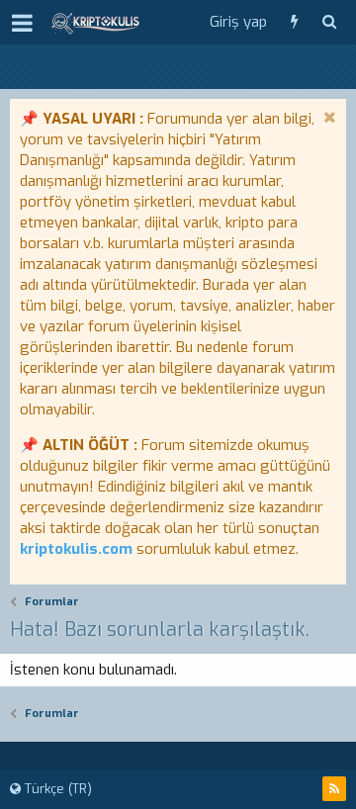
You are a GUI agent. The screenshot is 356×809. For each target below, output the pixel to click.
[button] (22, 23)
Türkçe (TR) (56, 788)
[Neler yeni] (294, 22)
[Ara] (329, 22)
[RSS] (334, 788)
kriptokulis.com (76, 549)
